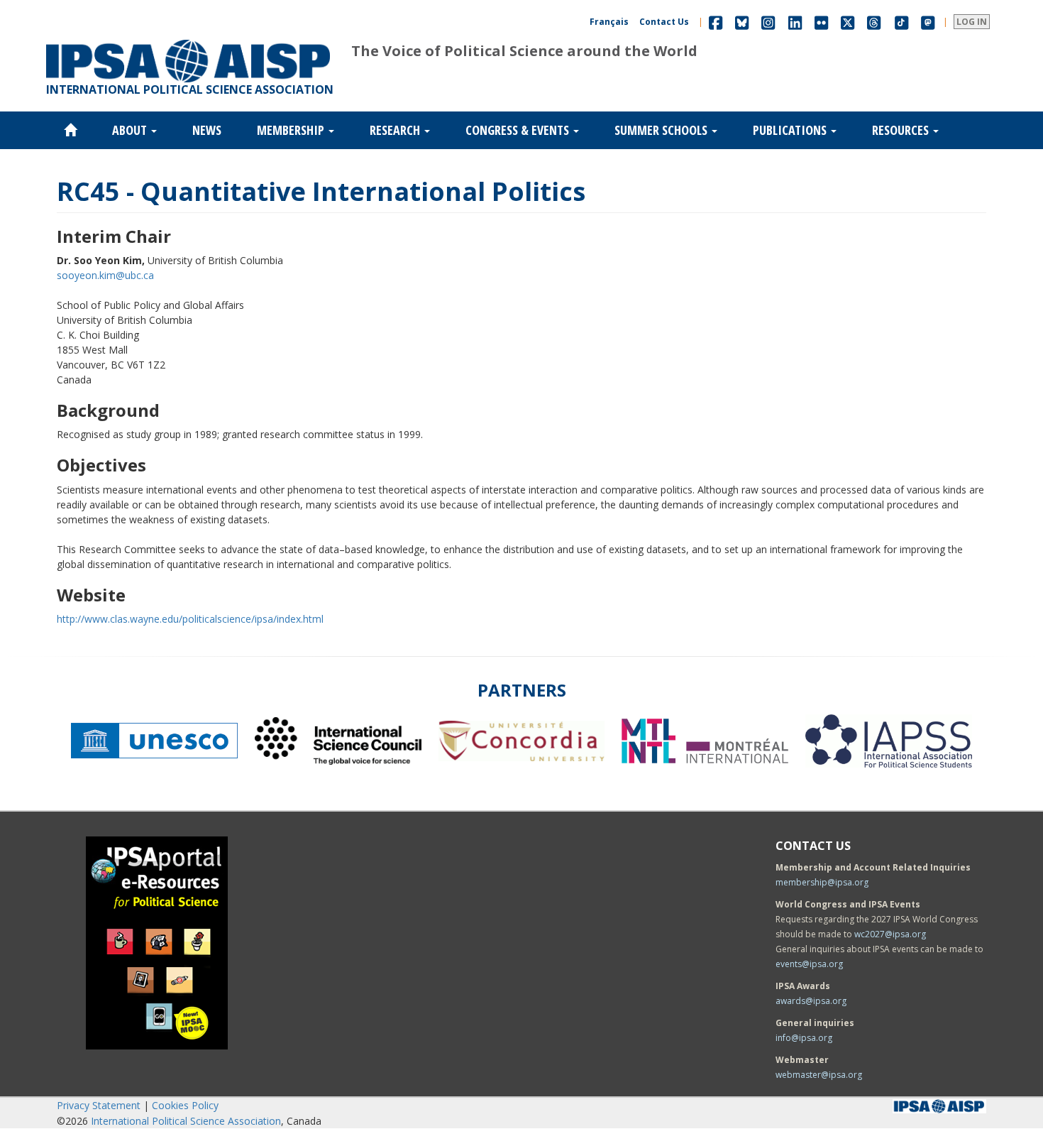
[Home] (188, 40)
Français (609, 22)
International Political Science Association (186, 1121)
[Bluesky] (742, 22)
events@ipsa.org (809, 964)
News (206, 129)
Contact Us (664, 22)
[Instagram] (768, 22)
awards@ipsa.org (811, 1001)
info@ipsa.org (804, 1038)
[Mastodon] (928, 22)
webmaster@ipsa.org (819, 1075)
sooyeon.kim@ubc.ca (105, 275)
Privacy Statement (98, 1105)
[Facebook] (715, 22)
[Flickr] (821, 22)
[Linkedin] (795, 22)
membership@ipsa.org (822, 882)
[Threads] (874, 22)
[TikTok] (902, 22)
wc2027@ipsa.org (890, 934)
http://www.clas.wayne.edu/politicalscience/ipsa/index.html (190, 619)
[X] (847, 22)
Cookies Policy (185, 1105)
